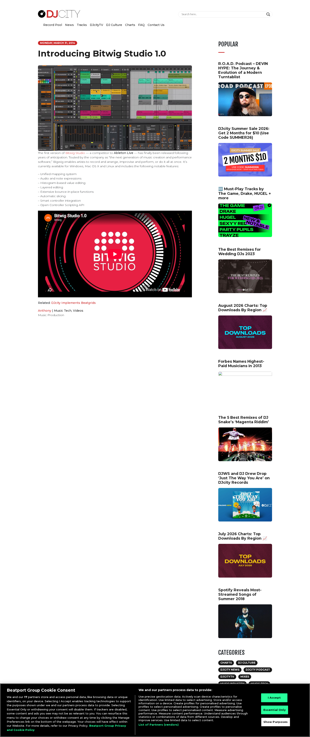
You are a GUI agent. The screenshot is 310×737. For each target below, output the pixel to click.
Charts (130, 25)
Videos (78, 311)
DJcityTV (96, 25)
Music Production (51, 315)
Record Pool (52, 25)
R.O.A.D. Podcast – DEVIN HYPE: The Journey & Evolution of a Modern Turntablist (243, 70)
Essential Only (274, 709)
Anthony (44, 311)
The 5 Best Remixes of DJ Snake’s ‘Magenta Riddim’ (243, 419)
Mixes (244, 676)
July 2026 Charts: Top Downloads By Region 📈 (242, 536)
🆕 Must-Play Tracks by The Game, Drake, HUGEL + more (244, 193)
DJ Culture (114, 25)
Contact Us (156, 25)
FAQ (141, 25)
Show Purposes (275, 722)
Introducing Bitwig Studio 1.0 (102, 53)
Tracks (82, 25)
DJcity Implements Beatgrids (73, 303)
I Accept (274, 697)
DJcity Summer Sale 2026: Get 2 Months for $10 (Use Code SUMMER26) (243, 133)
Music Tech (62, 311)
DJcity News (229, 669)
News (69, 25)
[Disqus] (115, 380)
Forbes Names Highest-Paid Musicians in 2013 (241, 363)
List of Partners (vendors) (159, 724)
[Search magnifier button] (268, 14)
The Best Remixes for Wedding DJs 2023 (239, 251)
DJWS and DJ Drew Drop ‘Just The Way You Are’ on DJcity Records (244, 478)
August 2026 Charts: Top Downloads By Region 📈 (242, 307)
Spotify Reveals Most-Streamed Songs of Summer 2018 (239, 594)
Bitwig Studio (75, 153)
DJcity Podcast (258, 669)
